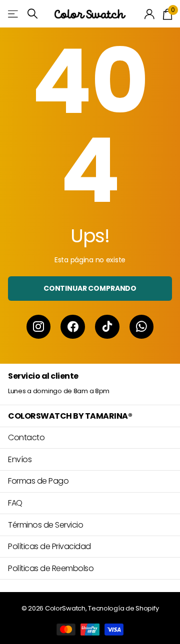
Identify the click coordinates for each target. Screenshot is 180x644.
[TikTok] (107, 327)
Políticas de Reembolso (51, 568)
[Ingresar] (149, 14)
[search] (33, 13)
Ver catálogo (14, 13)
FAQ (15, 503)
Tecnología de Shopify (123, 608)
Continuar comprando (90, 288)
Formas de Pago (38, 481)
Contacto (26, 437)
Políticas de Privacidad (49, 546)
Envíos (20, 459)
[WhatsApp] (142, 327)
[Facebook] (72, 327)
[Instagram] (38, 327)
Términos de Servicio (45, 525)
